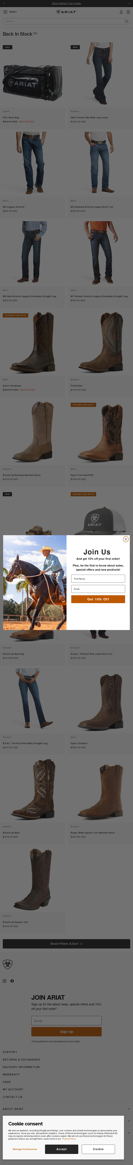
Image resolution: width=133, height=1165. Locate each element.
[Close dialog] (125, 539)
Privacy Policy (69, 1139)
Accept (61, 1149)
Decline (98, 1149)
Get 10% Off (98, 599)
